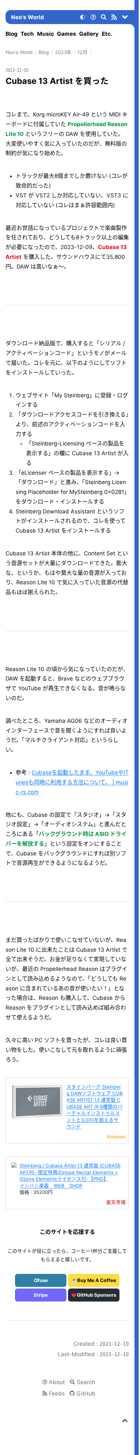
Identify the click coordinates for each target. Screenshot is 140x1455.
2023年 (63, 52)
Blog (12, 34)
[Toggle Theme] (82, 18)
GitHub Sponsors (96, 1295)
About (57, 1382)
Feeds (57, 1393)
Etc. (107, 34)
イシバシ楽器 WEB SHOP (51, 1186)
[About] (93, 18)
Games (66, 34)
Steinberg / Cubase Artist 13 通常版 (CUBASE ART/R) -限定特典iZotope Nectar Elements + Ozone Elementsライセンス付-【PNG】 (70, 1172)
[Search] (104, 18)
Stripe (41, 1295)
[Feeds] (114, 18)
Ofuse (41, 1280)
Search (86, 1382)
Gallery (89, 34)
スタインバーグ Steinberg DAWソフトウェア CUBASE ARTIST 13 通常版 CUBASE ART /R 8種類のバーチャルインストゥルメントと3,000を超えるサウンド (94, 1107)
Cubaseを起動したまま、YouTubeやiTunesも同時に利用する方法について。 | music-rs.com (72, 782)
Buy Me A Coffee (96, 1280)
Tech (27, 34)
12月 (82, 52)
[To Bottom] (125, 18)
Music (45, 34)
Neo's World (27, 17)
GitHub (86, 1393)
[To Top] (125, 1421)
